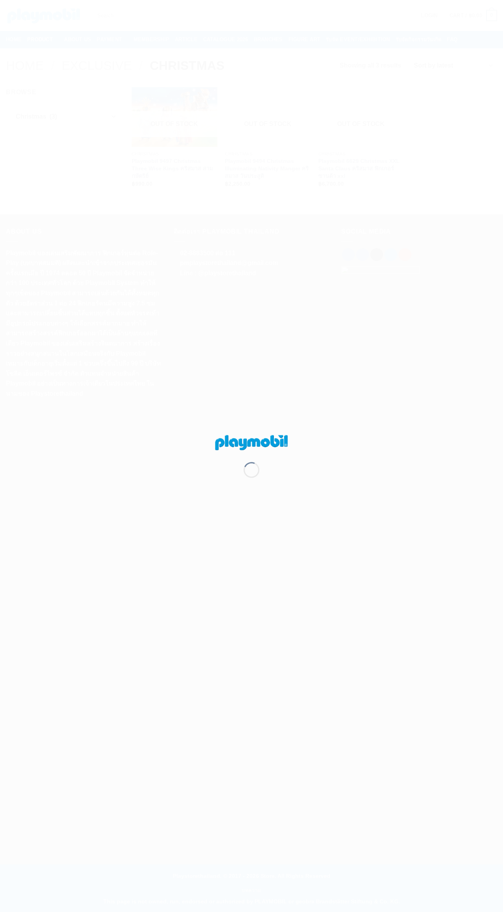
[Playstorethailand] (251, 442)
